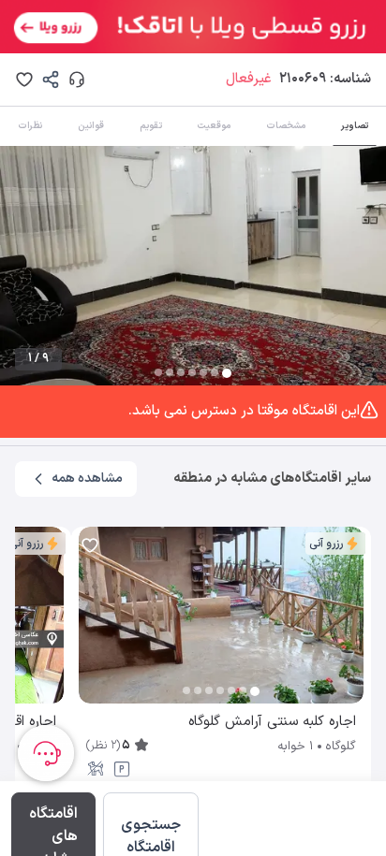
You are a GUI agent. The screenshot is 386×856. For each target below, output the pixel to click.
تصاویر (354, 126)
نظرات (30, 126)
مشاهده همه (87, 478)
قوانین (91, 126)
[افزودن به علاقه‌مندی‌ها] (24, 79)
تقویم (151, 126)
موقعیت (213, 126)
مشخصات (285, 126)
